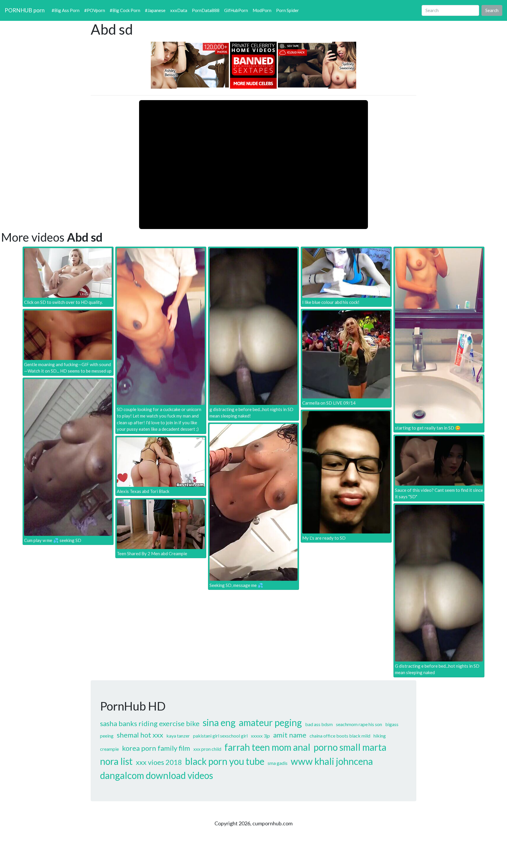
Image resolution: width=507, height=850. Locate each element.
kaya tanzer (178, 735)
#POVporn (94, 10)
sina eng (219, 722)
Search (491, 10)
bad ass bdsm (319, 724)
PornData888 (205, 10)
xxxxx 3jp (260, 735)
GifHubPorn (236, 10)
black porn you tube (224, 761)
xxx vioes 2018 (159, 762)
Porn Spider (287, 10)
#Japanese (155, 10)
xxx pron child (207, 749)
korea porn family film (156, 748)
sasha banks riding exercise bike (150, 723)
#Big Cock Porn (125, 10)
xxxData (178, 10)
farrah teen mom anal (267, 747)
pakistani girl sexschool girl (220, 735)
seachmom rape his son (359, 724)
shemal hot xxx (140, 735)
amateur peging (270, 722)
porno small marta (350, 747)
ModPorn (262, 10)
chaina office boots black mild (340, 735)
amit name (289, 735)
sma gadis (278, 763)
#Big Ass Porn (66, 10)
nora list (116, 761)
